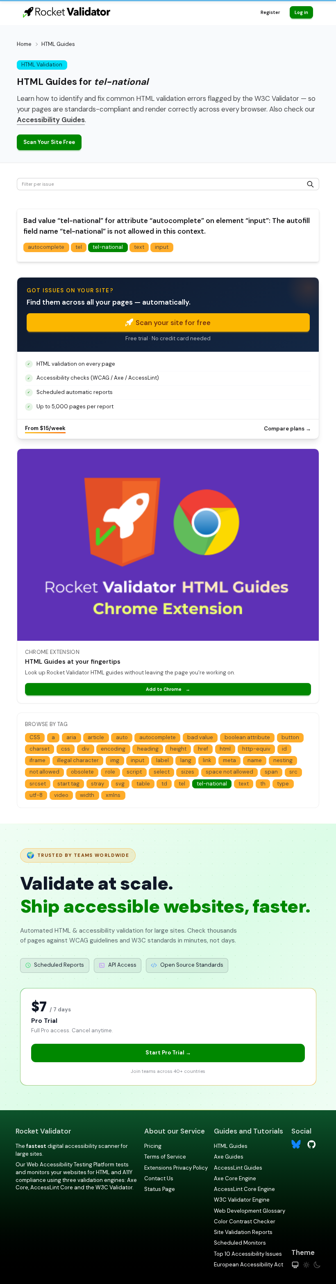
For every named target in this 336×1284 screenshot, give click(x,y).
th (263, 783)
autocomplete (46, 247)
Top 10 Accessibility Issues (248, 1253)
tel (78, 247)
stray (97, 783)
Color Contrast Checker (244, 1221)
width (87, 795)
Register (270, 12)
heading (148, 748)
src (293, 771)
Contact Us (158, 1178)
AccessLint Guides (238, 1167)
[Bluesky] (296, 1144)
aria (71, 737)
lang (185, 760)
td (164, 783)
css (65, 748)
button (290, 737)
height (178, 748)
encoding (113, 748)
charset (40, 748)
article (96, 737)
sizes (187, 771)
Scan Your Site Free (49, 142)
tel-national (108, 247)
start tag (68, 783)
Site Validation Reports (243, 1232)
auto (122, 737)
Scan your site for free (173, 322)
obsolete (82, 771)
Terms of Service (165, 1156)
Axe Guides (228, 1156)
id (284, 748)
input (161, 247)
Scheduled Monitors (240, 1242)
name (254, 760)
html (225, 748)
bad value (200, 737)
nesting (283, 760)
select (162, 771)
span (271, 771)
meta (229, 760)
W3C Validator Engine (242, 1199)
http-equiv (256, 748)
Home (24, 44)
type (283, 783)
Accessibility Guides (51, 119)
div (85, 748)
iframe (37, 760)
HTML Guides (230, 1146)
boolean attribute (247, 737)
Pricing (152, 1146)
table (143, 783)
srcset (38, 783)
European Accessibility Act (248, 1264)
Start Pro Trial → (168, 1052)
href (203, 748)
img (114, 760)
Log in (301, 12)
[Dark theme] (317, 1265)
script (134, 771)
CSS (35, 737)
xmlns (113, 795)
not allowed (44, 771)
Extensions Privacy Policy (176, 1167)
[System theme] (295, 1265)
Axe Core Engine (235, 1178)
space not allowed (229, 771)
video (61, 795)
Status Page (159, 1189)
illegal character (78, 760)
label (162, 760)
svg (120, 783)
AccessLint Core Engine (244, 1189)
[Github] (311, 1143)
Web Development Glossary (249, 1210)
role (110, 771)
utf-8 (36, 795)
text (139, 247)
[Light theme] (306, 1265)
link (207, 760)
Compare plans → (287, 428)
